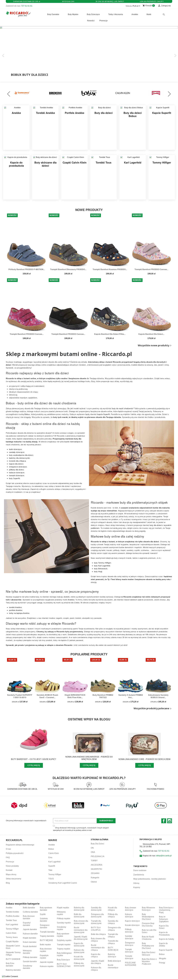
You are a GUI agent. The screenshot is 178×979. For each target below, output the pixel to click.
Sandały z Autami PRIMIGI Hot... (130, 696)
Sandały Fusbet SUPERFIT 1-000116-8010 (19, 696)
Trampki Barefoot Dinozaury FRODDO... (68, 269)
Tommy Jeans (12, 937)
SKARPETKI (96, 869)
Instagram (169, 820)
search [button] (163, 14)
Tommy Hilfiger (54, 874)
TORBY (94, 861)
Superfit (51, 866)
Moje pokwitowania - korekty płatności (149, 879)
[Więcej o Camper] (156, 93)
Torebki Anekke (12, 912)
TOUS (51, 879)
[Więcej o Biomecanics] (22, 93)
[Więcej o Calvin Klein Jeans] (122, 93)
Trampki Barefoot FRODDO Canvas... (151, 269)
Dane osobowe (139, 870)
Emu (50, 857)
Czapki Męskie (12, 941)
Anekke (51, 845)
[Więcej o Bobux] (89, 93)
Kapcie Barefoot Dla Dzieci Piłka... (109, 334)
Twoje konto (140, 866)
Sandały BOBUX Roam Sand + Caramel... (47, 696)
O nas (8, 849)
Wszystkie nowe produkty (155, 345)
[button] (13, 54)
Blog (8, 883)
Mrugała (162, 958)
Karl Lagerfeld (54, 862)
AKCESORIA (96, 865)
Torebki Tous (11, 920)
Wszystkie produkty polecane (153, 708)
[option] (89, 54)
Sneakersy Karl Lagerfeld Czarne (62, 883)
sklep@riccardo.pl (164, 856)
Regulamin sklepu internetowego (20, 845)
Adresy (136, 883)
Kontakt (9, 870)
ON (92, 848)
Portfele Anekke (12, 916)
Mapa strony (11, 874)
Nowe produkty (12, 866)
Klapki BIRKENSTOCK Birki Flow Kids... (75, 696)
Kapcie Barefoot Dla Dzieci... (151, 334)
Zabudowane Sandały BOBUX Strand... (158, 696)
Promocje (10, 862)
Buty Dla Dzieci (97, 844)
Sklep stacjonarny (13, 879)
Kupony (136, 887)
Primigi (162, 963)
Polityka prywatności (14, 853)
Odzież (94, 882)
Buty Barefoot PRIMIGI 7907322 (103, 696)
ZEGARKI (95, 873)
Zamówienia (138, 875)
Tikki (50, 870)
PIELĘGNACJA (97, 856)
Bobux (51, 849)
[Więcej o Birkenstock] (55, 93)
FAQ (8, 857)
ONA (93, 852)
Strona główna (99, 839)
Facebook (163, 820)
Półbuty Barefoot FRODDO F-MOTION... (26, 269)
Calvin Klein (53, 853)
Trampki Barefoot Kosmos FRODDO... (110, 269)
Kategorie (95, 878)
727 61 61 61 (26, 6)
